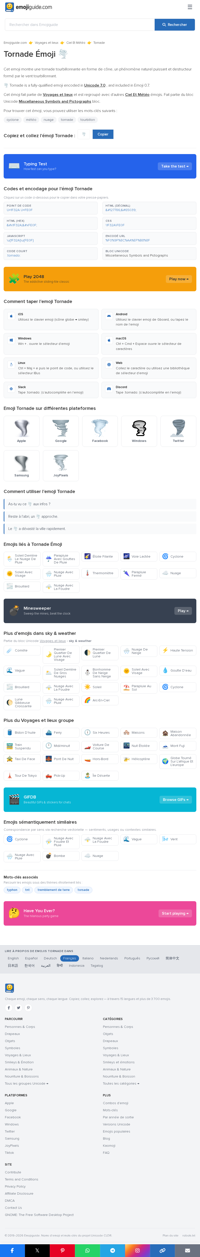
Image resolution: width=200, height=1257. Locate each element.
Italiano (88, 958)
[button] (51, 208)
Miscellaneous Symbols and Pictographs (137, 255)
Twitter (10, 1131)
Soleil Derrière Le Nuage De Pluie (21, 558)
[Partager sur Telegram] (112, 1250)
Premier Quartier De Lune (97, 652)
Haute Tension (177, 650)
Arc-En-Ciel (97, 700)
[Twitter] (18, 1008)
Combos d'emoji (115, 1103)
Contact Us (13, 1208)
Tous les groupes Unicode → (26, 1083)
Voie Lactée (136, 556)
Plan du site (171, 1235)
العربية (45, 966)
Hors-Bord (96, 759)
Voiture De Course (96, 746)
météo (31, 120)
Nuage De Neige (135, 651)
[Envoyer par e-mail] (187, 1250)
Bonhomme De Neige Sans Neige (97, 672)
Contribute (13, 1172)
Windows (12, 1124)
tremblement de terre (54, 890)
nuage (49, 120)
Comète (17, 650)
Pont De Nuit (59, 759)
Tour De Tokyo (21, 775)
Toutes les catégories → (121, 1083)
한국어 (29, 966)
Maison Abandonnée (176, 733)
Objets (10, 1041)
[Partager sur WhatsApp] (87, 1250)
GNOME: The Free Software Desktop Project (39, 1215)
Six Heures (97, 732)
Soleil (92, 687)
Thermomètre (98, 573)
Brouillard (17, 586)
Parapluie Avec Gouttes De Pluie (60, 558)
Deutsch (50, 958)
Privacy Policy (15, 1186)
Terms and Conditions (21, 1179)
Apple (9, 1103)
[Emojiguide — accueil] (9, 988)
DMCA (10, 1201)
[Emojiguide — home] (28, 7)
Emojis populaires (116, 1131)
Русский (153, 958)
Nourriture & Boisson (119, 1076)
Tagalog (97, 966)
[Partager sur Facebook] (12, 1250)
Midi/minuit (57, 745)
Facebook (13, 1117)
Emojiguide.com (15, 43)
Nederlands (109, 958)
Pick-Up (55, 775)
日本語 (13, 966)
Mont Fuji (173, 745)
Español (31, 958)
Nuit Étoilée (136, 745)
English (13, 958)
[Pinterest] (28, 1008)
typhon (12, 890)
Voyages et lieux (46, 43)
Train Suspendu (18, 746)
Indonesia (76, 966)
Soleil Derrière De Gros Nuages (60, 672)
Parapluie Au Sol (137, 688)
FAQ (106, 1153)
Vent (170, 839)
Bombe (55, 856)
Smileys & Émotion (19, 1062)
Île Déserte (97, 775)
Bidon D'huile (21, 732)
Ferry (53, 732)
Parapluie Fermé (134, 574)
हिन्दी (60, 966)
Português (132, 958)
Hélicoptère (136, 759)
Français (69, 958)
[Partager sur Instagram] (137, 1250)
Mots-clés (110, 1110)
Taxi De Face (20, 759)
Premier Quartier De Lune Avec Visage (58, 654)
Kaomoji (109, 1146)
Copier (103, 134)
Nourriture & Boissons (22, 1076)
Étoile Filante (98, 556)
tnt (27, 890)
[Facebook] (9, 1008)
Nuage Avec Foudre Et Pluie (59, 841)
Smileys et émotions (119, 1062)
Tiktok (9, 1153)
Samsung (12, 1138)
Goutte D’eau (176, 670)
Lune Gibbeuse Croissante (19, 702)
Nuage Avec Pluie (59, 574)
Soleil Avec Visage (19, 574)
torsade (83, 890)
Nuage (171, 573)
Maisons (134, 732)
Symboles (12, 1048)
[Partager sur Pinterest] (62, 1250)
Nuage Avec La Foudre (59, 587)
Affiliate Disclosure (19, 1193)
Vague (15, 670)
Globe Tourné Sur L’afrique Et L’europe (177, 761)
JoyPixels (12, 1146)
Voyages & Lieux (18, 1055)
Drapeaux (12, 1034)
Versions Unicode (116, 1124)
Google (11, 1110)
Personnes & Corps (20, 1027)
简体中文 (172, 958)
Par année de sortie (118, 1117)
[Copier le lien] (162, 1250)
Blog (106, 1138)
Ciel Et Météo (75, 43)
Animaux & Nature (19, 1069)
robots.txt (188, 1235)
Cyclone (172, 556)
